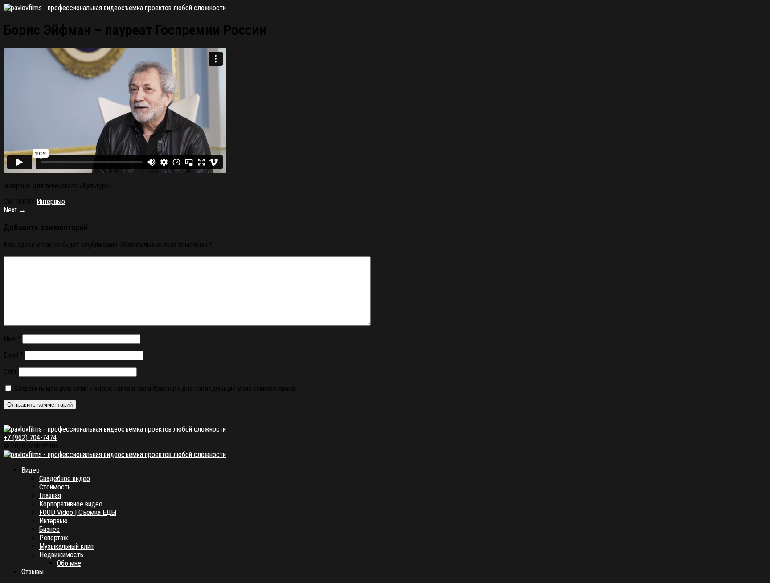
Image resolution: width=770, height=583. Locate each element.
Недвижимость (61, 554)
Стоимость (55, 487)
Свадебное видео (64, 478)
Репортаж (53, 538)
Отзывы (32, 571)
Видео (30, 470)
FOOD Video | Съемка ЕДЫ (77, 512)
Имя (12, 338)
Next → (15, 210)
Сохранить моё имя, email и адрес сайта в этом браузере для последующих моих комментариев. (155, 388)
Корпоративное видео (70, 504)
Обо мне (69, 563)
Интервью (51, 201)
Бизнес (49, 529)
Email (13, 355)
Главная (50, 495)
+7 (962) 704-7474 (30, 437)
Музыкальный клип (66, 546)
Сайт (10, 371)
